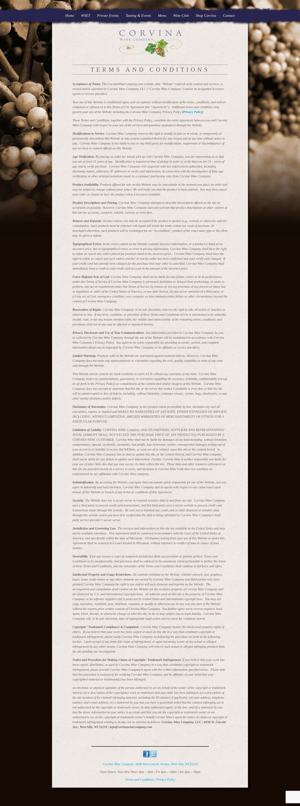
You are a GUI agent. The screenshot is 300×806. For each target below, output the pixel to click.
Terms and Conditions (139, 779)
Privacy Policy (192, 112)
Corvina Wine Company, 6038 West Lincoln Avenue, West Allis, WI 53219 (150, 764)
